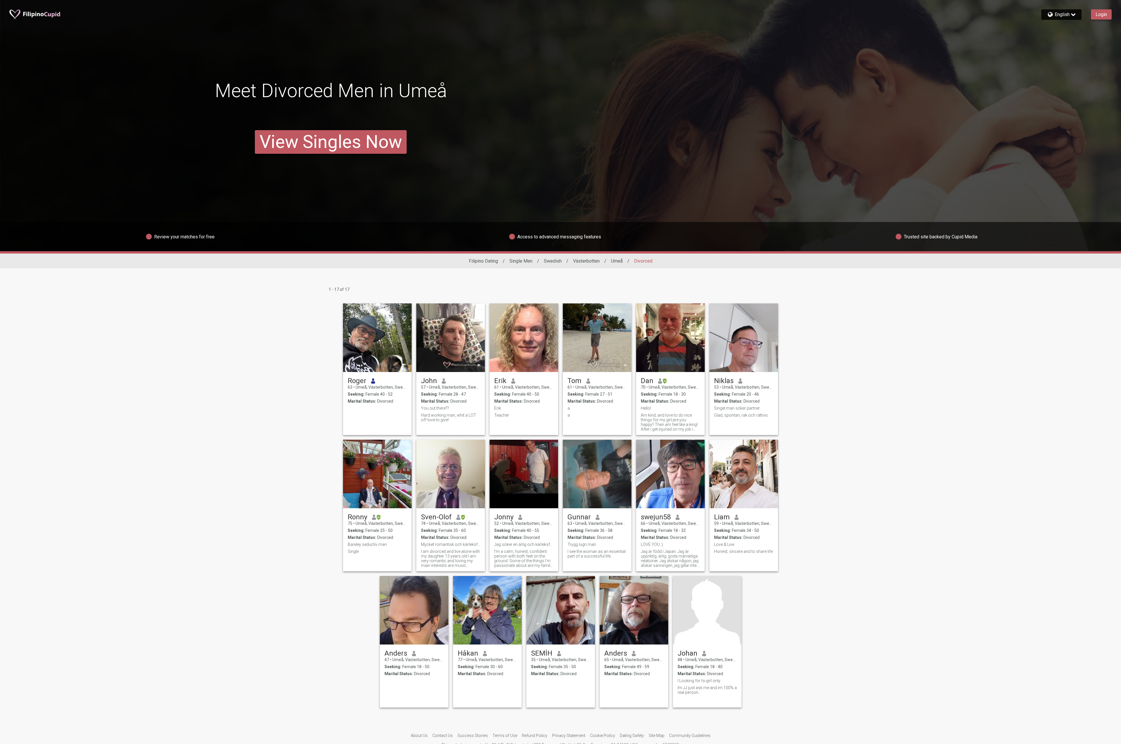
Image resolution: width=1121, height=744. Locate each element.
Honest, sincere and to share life (743, 551)
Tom (575, 381)
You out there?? (435, 408)
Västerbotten (586, 261)
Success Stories (472, 735)
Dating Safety (632, 735)
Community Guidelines (690, 735)
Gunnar (579, 517)
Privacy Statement (568, 735)
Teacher (501, 415)
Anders (395, 653)
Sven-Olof (436, 517)
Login (1101, 14)
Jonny (503, 517)
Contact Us (442, 735)
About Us (419, 735)
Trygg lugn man (582, 544)
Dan (647, 381)
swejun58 (656, 517)
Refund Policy (534, 735)
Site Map (656, 735)
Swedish (553, 261)
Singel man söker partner (737, 408)
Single (353, 551)
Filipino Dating (483, 261)
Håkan (468, 653)
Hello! (646, 408)
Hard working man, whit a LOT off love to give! (448, 417)
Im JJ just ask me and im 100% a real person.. (707, 690)
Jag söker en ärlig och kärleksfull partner (523, 544)
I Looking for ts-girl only (699, 680)
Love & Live (724, 544)
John (429, 381)
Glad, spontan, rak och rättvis (741, 415)
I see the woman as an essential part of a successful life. (597, 553)
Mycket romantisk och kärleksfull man (450, 544)
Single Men (520, 261)
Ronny (357, 517)
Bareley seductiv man (367, 544)
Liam (722, 517)
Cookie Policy (602, 735)
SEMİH (541, 653)
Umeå (617, 261)
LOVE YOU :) (652, 544)
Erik (500, 381)
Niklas (724, 381)
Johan (687, 653)
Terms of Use (504, 735)
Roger (357, 381)
